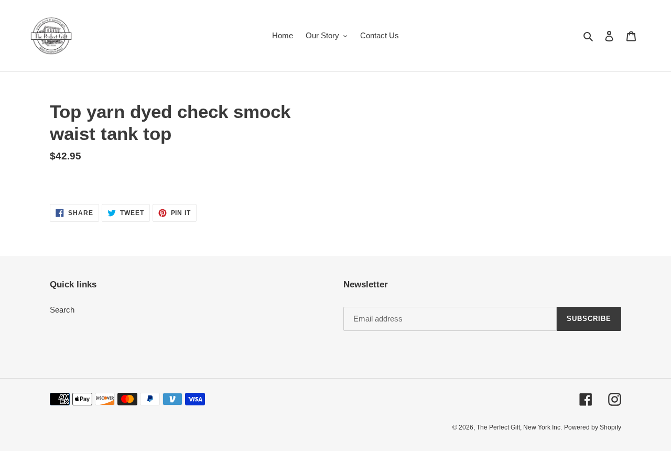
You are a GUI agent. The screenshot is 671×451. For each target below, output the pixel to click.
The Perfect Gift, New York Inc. (519, 427)
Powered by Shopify (592, 427)
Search (62, 309)
